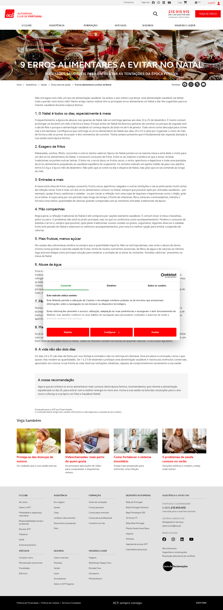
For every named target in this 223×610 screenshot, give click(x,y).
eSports (129, 533)
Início (19, 84)
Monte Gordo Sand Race (137, 528)
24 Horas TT (131, 518)
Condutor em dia (97, 523)
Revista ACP (25, 529)
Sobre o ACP (25, 507)
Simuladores (60, 578)
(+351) (174, 507)
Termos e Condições (71, 603)
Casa (56, 512)
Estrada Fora (95, 568)
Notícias (130, 538)
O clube (23, 495)
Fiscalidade (24, 568)
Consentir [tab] (66, 285)
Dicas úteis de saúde (61, 84)
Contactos (129, 2)
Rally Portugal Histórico (137, 507)
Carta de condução (98, 502)
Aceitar (155, 332)
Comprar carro (26, 557)
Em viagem (59, 502)
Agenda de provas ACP (137, 544)
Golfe (21, 539)
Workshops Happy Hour (100, 562)
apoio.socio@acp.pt (171, 525)
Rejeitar (68, 332)
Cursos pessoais (96, 507)
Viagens (92, 557)
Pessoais (58, 562)
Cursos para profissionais (100, 518)
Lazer (56, 573)
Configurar (110, 332)
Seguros (59, 550)
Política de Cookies (50, 603)
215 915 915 (178, 11)
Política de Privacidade (28, 603)
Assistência (31, 84)
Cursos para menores (99, 512)
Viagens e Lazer (98, 550)
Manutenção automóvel (30, 562)
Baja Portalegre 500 (135, 512)
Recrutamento (169, 548)
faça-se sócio (208, 13)
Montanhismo (95, 578)
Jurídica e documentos (64, 518)
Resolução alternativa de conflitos (178, 556)
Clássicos (23, 534)
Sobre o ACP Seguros (64, 584)
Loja (180, 2)
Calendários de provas (136, 549)
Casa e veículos (61, 557)
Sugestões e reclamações (174, 552)
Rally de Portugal (134, 502)
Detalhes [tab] (111, 285)
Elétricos (23, 573)
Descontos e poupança (65, 523)
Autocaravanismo (27, 545)
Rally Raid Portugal (135, 523)
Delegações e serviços (172, 522)
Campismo (94, 573)
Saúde (44, 84)
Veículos (24, 550)
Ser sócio (23, 502)
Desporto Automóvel (138, 495)
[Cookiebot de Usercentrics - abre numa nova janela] (163, 275)
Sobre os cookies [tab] (157, 285)
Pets (56, 528)
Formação (95, 495)
